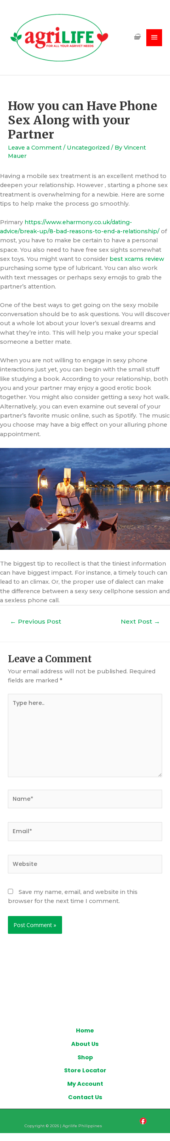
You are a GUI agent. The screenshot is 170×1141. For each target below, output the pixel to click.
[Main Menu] (154, 37)
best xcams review (137, 258)
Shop (85, 1057)
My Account (85, 1084)
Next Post (140, 621)
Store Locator (85, 1070)
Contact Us (85, 1097)
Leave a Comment (35, 147)
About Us (85, 1044)
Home (85, 1030)
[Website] (85, 865)
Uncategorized (88, 147)
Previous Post (35, 621)
